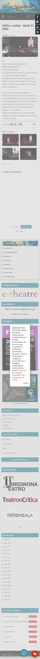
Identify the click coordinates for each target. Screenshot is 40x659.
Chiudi (25, 383)
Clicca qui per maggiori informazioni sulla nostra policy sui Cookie (19, 375)
